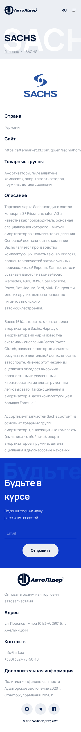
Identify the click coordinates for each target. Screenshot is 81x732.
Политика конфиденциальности (32, 681)
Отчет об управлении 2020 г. (29, 695)
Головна (11, 51)
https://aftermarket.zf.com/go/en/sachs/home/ (40, 150)
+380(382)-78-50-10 (21, 659)
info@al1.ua (14, 652)
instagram (27, 709)
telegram (40, 709)
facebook (54, 709)
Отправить (40, 550)
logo (20, 10)
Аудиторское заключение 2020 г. (32, 688)
